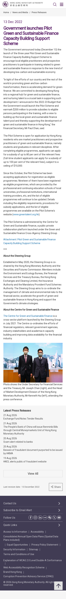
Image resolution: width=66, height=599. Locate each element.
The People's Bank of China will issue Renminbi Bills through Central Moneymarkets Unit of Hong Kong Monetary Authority (30, 430)
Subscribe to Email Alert (17, 510)
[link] (55, 4)
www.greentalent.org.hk (26, 214)
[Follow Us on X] (54, 517)
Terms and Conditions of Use (18, 554)
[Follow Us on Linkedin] (40, 517)
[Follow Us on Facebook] (30, 517)
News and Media (20, 12)
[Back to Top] (58, 585)
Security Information (14, 549)
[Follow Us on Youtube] (59, 517)
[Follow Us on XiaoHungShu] (45, 517)
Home (6, 12)
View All (33, 473)
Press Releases (39, 12)
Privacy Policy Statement (44, 544)
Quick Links (10, 525)
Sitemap (33, 549)
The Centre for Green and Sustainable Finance (28, 316)
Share (57, 487)
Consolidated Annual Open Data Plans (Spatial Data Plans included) (30, 538)
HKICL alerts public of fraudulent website (25, 461)
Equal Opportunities (17, 544)
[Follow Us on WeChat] (49, 517)
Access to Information (15, 531)
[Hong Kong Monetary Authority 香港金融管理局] (23, 4)
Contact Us (9, 503)
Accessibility (37, 531)
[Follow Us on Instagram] (35, 517)
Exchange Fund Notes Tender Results (23, 418)
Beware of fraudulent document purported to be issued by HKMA (32, 452)
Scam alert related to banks (18, 441)
